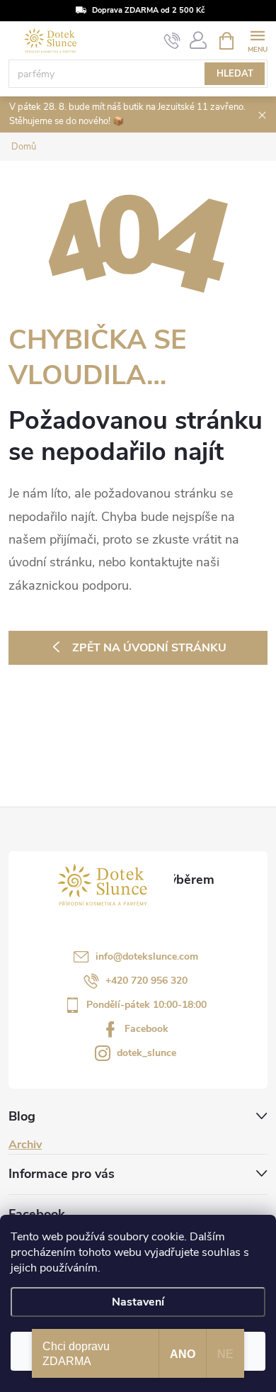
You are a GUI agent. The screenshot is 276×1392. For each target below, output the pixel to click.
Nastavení (138, 1302)
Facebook (146, 1028)
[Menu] (257, 40)
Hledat (235, 73)
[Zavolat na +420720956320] (172, 41)
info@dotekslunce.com (147, 956)
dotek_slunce (146, 1053)
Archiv (25, 1144)
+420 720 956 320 (146, 980)
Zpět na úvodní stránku (149, 648)
